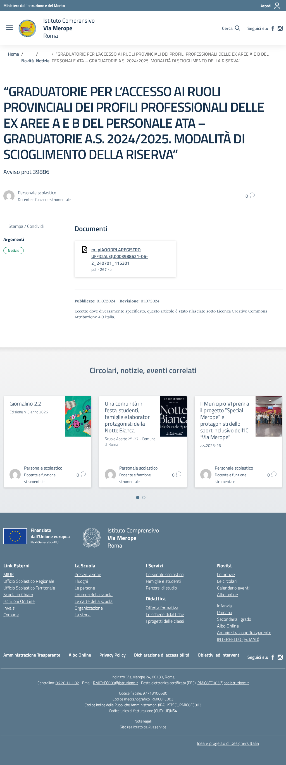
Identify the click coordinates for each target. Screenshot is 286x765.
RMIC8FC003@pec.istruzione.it (223, 683)
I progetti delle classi (165, 621)
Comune (11, 614)
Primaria (224, 612)
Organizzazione (89, 608)
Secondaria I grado (234, 619)
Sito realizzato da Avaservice (143, 727)
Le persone (85, 587)
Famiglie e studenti (163, 581)
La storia (82, 614)
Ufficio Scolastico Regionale (28, 581)
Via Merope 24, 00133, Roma (151, 677)
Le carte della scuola (94, 601)
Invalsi (9, 608)
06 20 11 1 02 (67, 683)
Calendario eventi (233, 587)
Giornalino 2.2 (25, 403)
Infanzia (224, 605)
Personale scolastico (164, 574)
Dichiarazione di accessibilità (161, 655)
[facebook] (272, 28)
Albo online (227, 594)
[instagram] (280, 28)
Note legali (143, 721)
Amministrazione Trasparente (244, 632)
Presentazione (88, 574)
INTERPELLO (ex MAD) (238, 639)
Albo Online (228, 625)
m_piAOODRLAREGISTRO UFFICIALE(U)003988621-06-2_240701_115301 (119, 256)
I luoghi (81, 581)
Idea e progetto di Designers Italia (228, 743)
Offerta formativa (162, 607)
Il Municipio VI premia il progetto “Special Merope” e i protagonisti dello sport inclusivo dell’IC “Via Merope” (224, 420)
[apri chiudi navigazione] (9, 28)
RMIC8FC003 (162, 699)
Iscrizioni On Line (19, 601)
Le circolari (227, 581)
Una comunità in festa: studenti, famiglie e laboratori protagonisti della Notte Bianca (128, 417)
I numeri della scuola (94, 594)
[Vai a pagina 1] (137, 497)
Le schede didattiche (165, 614)
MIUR (8, 574)
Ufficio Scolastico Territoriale (29, 587)
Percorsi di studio (161, 587)
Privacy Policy (112, 655)
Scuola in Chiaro (18, 594)
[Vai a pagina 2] (144, 497)
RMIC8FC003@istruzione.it (115, 683)
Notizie (13, 250)
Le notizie (226, 574)
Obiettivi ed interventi (219, 655)
